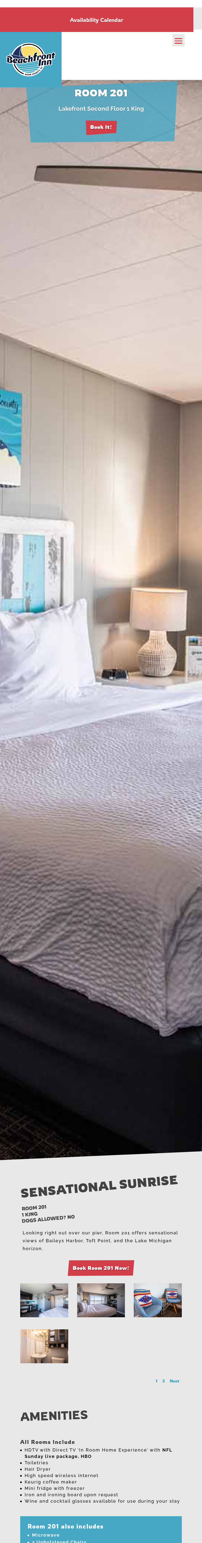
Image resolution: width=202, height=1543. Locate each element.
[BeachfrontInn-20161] (158, 1316)
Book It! (101, 127)
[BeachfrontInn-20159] (101, 1316)
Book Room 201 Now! (101, 1268)
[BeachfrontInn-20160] (44, 1316)
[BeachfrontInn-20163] (44, 1362)
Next (174, 1380)
